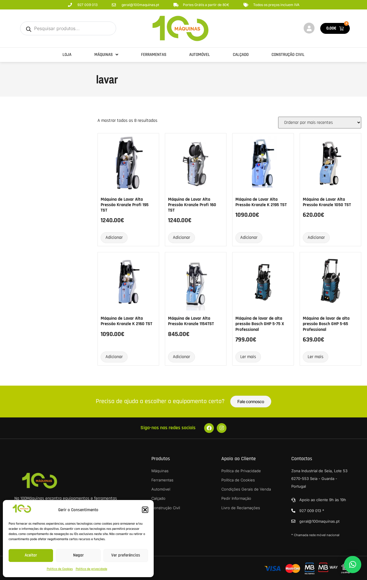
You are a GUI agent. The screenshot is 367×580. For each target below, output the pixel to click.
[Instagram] (222, 428)
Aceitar (31, 555)
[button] (145, 510)
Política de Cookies (60, 569)
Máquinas (103, 54)
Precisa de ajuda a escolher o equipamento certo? (160, 401)
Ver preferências (125, 555)
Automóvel (199, 54)
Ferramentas (153, 54)
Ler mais (248, 357)
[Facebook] (209, 428)
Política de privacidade (91, 569)
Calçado (241, 54)
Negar (78, 555)
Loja (67, 54)
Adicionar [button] (114, 238)
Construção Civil (288, 54)
